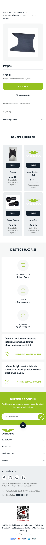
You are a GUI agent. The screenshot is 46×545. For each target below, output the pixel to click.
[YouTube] (16, 477)
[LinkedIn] (23, 477)
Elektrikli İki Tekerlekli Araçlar (17, 15)
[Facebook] (4, 477)
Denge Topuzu (13, 220)
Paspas (13, 172)
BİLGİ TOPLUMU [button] (8, 453)
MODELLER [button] (6, 447)
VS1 (34, 15)
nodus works (26, 534)
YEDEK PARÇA (19, 12)
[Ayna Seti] (33, 202)
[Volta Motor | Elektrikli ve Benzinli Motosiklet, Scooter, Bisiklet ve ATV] (23, 431)
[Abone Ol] (41, 417)
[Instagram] (10, 477)
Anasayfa (7, 12)
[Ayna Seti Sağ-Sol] (33, 154)
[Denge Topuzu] (12, 202)
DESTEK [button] (5, 460)
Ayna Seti (33, 220)
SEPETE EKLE (23, 86)
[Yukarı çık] (23, 425)
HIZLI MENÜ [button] (7, 440)
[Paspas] (12, 154)
